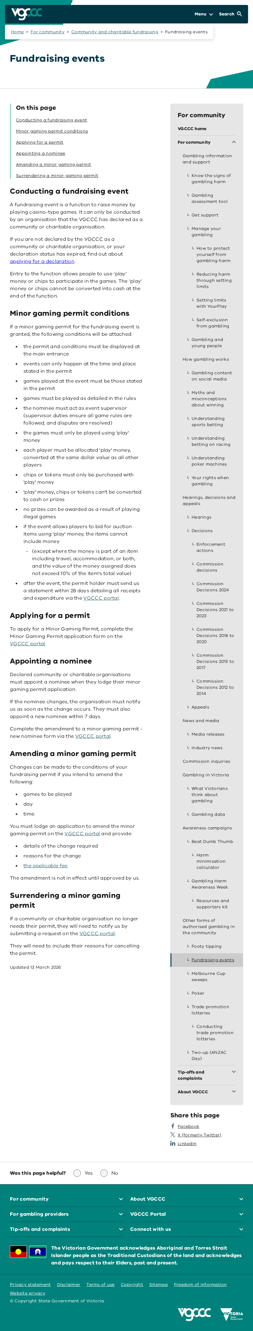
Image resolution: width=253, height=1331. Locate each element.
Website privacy (27, 1293)
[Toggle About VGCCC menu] (235, 1092)
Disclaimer (69, 1285)
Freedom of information (200, 1285)
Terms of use (100, 1285)
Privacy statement (30, 1285)
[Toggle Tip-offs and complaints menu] (235, 1072)
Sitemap (158, 1285)
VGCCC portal (101, 598)
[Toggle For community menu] (235, 142)
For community (47, 32)
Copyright (132, 1285)
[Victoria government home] (231, 1314)
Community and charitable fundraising (114, 32)
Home (17, 32)
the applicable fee (45, 865)
